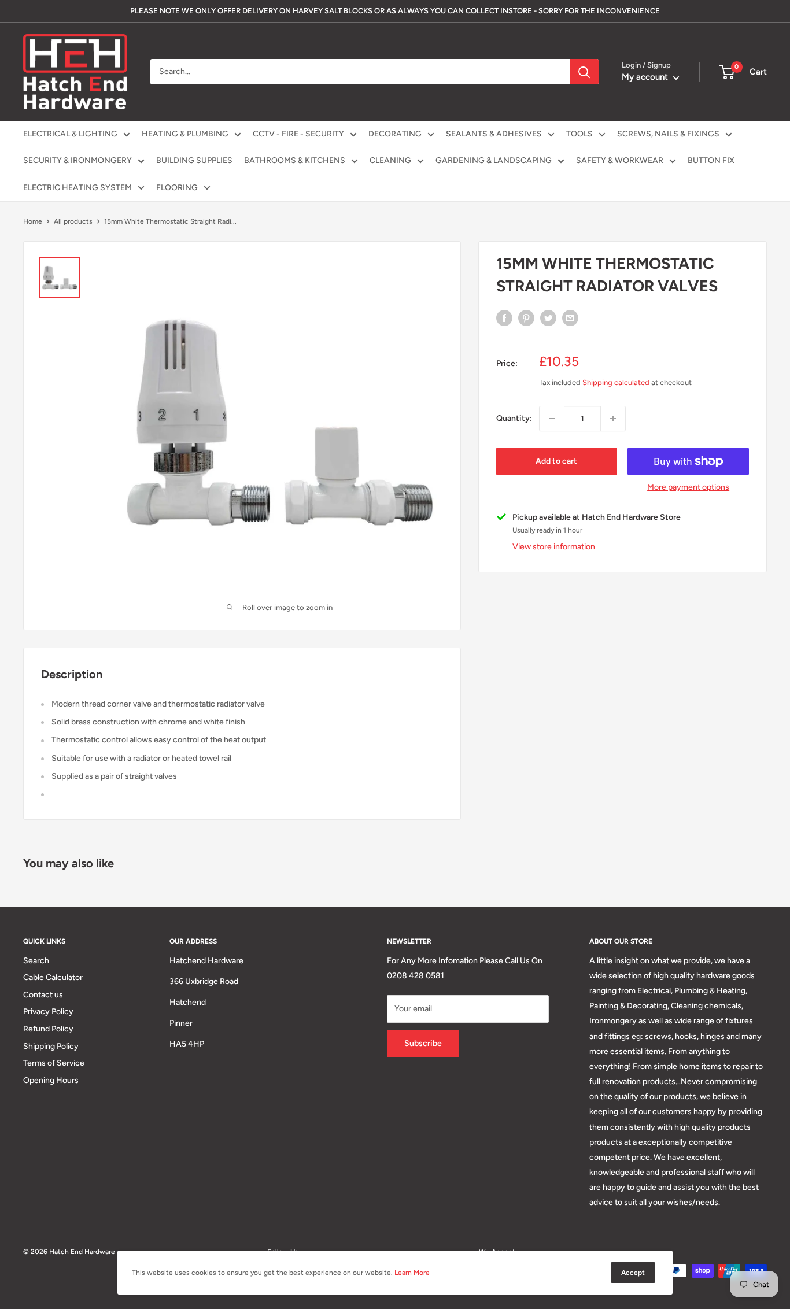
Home (32, 221)
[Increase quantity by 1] (613, 418)
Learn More (412, 1273)
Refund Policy (48, 1029)
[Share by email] (570, 318)
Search (36, 961)
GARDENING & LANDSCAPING (493, 160)
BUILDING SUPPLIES (194, 160)
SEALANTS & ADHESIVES (494, 134)
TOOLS (579, 134)
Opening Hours (51, 1080)
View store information (553, 547)
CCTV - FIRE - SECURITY (298, 134)
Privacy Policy (48, 1011)
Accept (633, 1273)
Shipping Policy (51, 1046)
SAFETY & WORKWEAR (619, 160)
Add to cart (556, 461)
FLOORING (177, 188)
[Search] (584, 71)
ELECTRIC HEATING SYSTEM (77, 188)
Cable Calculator (53, 977)
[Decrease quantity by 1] (552, 418)
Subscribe (423, 1043)
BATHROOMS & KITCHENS (294, 160)
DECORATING (395, 134)
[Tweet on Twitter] (548, 318)
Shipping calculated (615, 382)
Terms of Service (53, 1063)
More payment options (688, 487)
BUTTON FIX (711, 160)
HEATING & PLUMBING (185, 134)
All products (73, 221)
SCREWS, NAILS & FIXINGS (668, 134)
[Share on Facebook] (504, 318)
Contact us (43, 995)
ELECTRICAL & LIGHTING (70, 134)
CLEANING (390, 160)
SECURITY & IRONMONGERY (77, 160)
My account (646, 77)
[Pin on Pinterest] (526, 318)
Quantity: (514, 418)
